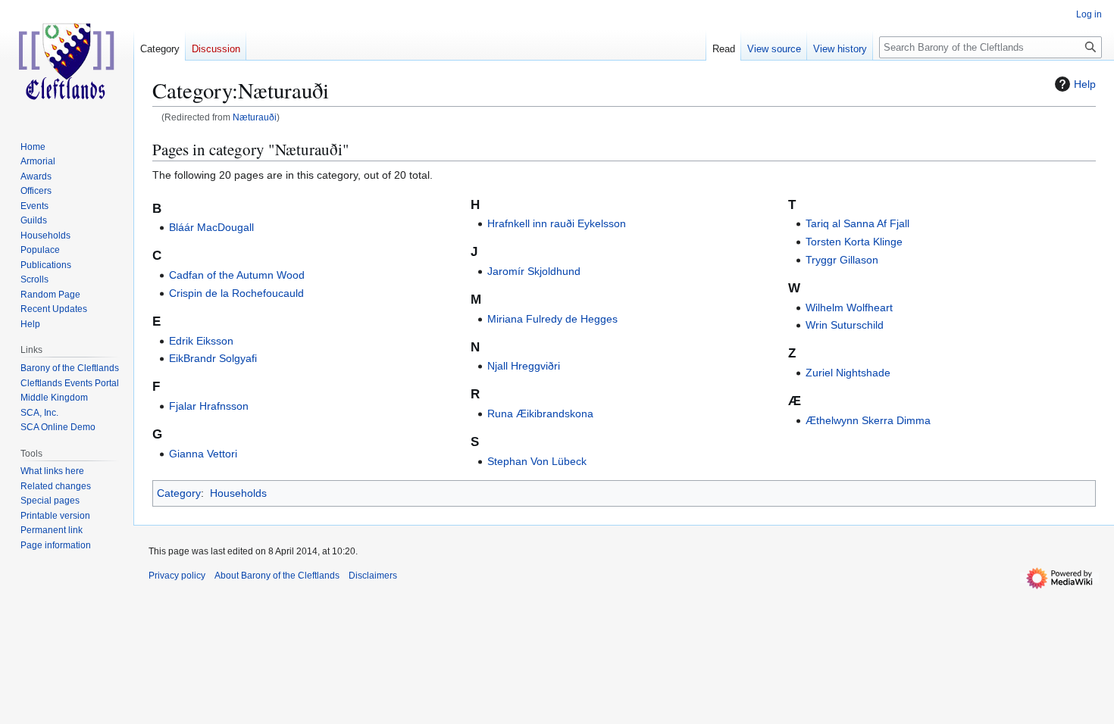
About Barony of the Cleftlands (277, 575)
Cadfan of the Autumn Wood (237, 275)
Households (238, 493)
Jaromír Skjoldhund (533, 271)
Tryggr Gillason (842, 260)
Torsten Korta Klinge (854, 242)
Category (179, 493)
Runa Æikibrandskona (540, 413)
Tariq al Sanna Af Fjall (857, 223)
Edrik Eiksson (201, 341)
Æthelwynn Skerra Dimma (868, 420)
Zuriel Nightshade (848, 373)
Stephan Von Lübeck (537, 461)
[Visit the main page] (66, 60)
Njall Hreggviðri (523, 366)
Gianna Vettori (203, 454)
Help (1085, 84)
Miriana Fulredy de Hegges (552, 319)
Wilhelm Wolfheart (849, 307)
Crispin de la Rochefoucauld (236, 293)
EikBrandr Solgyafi (213, 358)
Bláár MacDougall (211, 227)
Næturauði (255, 117)
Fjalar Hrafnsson (209, 406)
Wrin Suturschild (845, 325)
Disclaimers (373, 575)
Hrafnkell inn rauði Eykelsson (556, 223)
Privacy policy (177, 575)
